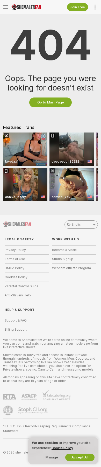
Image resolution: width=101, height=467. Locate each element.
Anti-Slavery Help (18, 295)
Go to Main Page (50, 102)
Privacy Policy (15, 250)
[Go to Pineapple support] (8, 410)
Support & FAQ (16, 320)
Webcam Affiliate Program (71, 268)
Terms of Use (15, 259)
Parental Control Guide (21, 286)
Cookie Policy (62, 448)
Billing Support (16, 329)
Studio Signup (62, 259)
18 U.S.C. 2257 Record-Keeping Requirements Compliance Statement (46, 428)
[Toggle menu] (5, 7)
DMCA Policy (14, 268)
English (77, 224)
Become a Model (64, 250)
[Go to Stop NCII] (33, 410)
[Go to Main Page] (31, 7)
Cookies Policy (16, 277)
